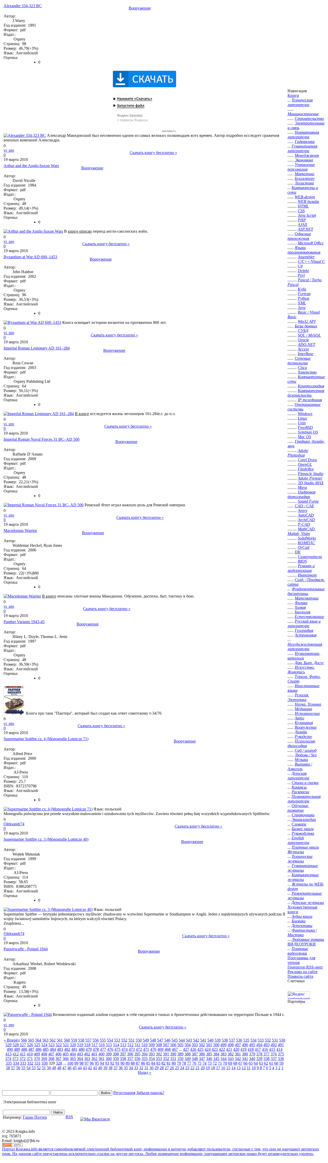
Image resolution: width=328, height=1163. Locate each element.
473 (132, 1049)
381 (238, 1054)
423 (215, 1049)
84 (153, 1063)
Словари (299, 824)
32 (141, 1068)
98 (81, 1063)
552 (124, 1040)
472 (139, 1049)
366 (66, 1058)
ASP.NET (305, 229)
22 (192, 1068)
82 (163, 1063)
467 (175, 1049)
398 (116, 1054)
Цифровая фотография (301, 494)
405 (66, 1054)
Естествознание (309, 616)
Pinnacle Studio (310, 473)
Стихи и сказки (305, 782)
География (304, 630)
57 (13, 1068)
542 (196, 1040)
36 (121, 1068)
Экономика (304, 160)
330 (45, 1063)
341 (245, 1058)
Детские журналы (308, 902)
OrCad (303, 547)
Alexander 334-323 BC (23, 6)
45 (75, 1068)
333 (23, 1063)
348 (195, 1058)
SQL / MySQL (309, 335)
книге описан (80, 231)
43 (85, 1068)
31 (146, 1068)
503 (195, 1045)
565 (31, 1040)
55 (23, 1068)
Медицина (303, 709)
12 (244, 1068)
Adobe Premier (310, 478)
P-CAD (304, 524)
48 (59, 1068)
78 (184, 1063)
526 (30, 1045)
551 (131, 1040)
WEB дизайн (308, 201)
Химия (300, 607)
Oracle (303, 340)
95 (97, 1063)
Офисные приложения (299, 236)
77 (189, 1063)
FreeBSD (305, 427)
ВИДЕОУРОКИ (302, 944)
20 (203, 1068)
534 (253, 1040)
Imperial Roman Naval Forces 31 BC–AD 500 (41, 439)
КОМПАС (306, 543)
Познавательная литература (304, 798)
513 (123, 1045)
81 (169, 1063)
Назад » (144, 1072)
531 (275, 1040)
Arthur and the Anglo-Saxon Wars (31, 165)
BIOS (302, 561)
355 (144, 1058)
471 (146, 1049)
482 (67, 1049)
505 (180, 1045)
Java (301, 307)
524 (44, 1045)
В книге (82, 413)
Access (303, 349)
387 (195, 1054)
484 (53, 1049)
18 (213, 1068)
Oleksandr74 (14, 824)
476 (110, 1049)
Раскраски (300, 792)
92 (112, 1063)
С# (300, 266)
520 (73, 1045)
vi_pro (9, 150)
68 (235, 1063)
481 (74, 1049)
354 (152, 1058)
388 (187, 1054)
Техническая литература (300, 102)
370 (37, 1058)
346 (209, 1058)
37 (116, 1068)
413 (8, 1054)
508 (159, 1045)
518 (87, 1045)
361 (101, 1058)
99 (76, 1063)
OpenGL (305, 464)
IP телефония (310, 400)
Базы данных (306, 326)
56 (18, 1068)
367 (58, 1058)
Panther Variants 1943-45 (24, 622)
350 (180, 1058)
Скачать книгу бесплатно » (153, 152)
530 (282, 1040)
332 (30, 1063)
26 (172, 1068)
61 (271, 1063)
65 (251, 1063)
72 (215, 1063)
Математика (307, 598)
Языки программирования (304, 249)
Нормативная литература (303, 134)
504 (187, 1045)
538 (225, 1040)
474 (124, 1049)
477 (103, 1049)
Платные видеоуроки (298, 950)
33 (136, 1068)
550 (139, 1040)
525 (37, 1045)
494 (259, 1045)
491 (281, 1045)
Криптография (311, 386)
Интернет (307, 575)
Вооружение (140, 8)
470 (153, 1049)
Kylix (302, 289)
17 (218, 1068)
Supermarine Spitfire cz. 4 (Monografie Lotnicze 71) (46, 739)
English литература (298, 840)
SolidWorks (307, 538)
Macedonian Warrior (20, 530)
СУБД (303, 330)
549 (146, 1040)
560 (67, 1040)
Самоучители (310, 556)
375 (281, 1054)
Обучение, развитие (298, 808)
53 (34, 1068)
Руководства (303, 833)
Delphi (303, 271)
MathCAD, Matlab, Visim (302, 531)
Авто (299, 718)
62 (266, 1063)
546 (167, 1040)
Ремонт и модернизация (301, 568)
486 (38, 1049)
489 (17, 1049)
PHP (302, 220)
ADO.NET (306, 344)
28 (162, 1068)
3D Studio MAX (311, 483)
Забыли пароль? (150, 1092)
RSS (69, 1117)
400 (101, 1054)
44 (80, 1068)
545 (174, 1040)
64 (256, 1063)
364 (80, 1058)
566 (24, 1040)
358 (123, 1058)
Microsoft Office (311, 243)
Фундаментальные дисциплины (306, 591)
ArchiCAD (306, 520)
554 (110, 1040)
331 (37, 1063)
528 (16, 1045)
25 (177, 1068)
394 (144, 1054)
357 (130, 1058)
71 (220, 1063)
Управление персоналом (301, 166)
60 (276, 1063)
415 (272, 1049)
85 (148, 1063)
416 (265, 1049)
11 (249, 1068)
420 (236, 1049)
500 (216, 1045)
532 (268, 1040)
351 (173, 1058)
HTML (303, 206)
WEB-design (305, 197)
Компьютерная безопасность (306, 392)
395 (137, 1054)
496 (245, 1045)
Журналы (296, 852)
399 (109, 1054)
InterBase (305, 354)
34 (131, 1068)
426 (193, 1049)
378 (259, 1054)
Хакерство (307, 372)
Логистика (304, 183)
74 (204, 1063)
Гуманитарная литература (302, 148)
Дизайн (301, 732)
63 (261, 1063)
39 (105, 1068)
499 (223, 1045)
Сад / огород (305, 750)
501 (209, 1045)
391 (166, 1054)
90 (122, 1063)
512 (130, 1045)
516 (102, 1045)
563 (45, 1040)
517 (94, 1045)
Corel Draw (307, 460)
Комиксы (299, 787)
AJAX (302, 224)
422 (222, 1049)
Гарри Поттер (35, 1117)
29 (157, 1068)
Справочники (303, 815)
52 (39, 1068)
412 (16, 1054)
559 (74, 1040)
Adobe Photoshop (298, 452)
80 (174, 1063)
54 (28, 1068)
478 (96, 1049)
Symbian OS (308, 432)
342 (238, 1058)
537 (232, 1040)
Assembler (306, 257)
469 (160, 1049)
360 (109, 1058)
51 (44, 1068)
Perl (301, 275)
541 (203, 1040)
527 (23, 1045)
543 (189, 1040)
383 (223, 1054)
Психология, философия (302, 743)
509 (152, 1045)
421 (229, 1049)
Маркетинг (304, 174)
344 (223, 1058)
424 (207, 1049)
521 (66, 1045)
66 (245, 1063)
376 (274, 1054)
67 (240, 1063)
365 (73, 1058)
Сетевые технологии (299, 360)
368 (51, 1058)
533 (261, 1040)
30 (151, 1068)
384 (216, 1054)
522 (59, 1045)
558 (81, 1040)
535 (246, 1040)
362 (94, 1058)
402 (87, 1054)
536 (239, 1040)
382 (231, 1054)
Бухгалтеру (305, 178)
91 (117, 1063)
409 (37, 1054)
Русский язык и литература (304, 623)
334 (16, 1063)
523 (51, 1045)
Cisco (302, 367)
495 (252, 1045)
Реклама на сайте (302, 972)
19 (208, 1068)
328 (59, 1063)
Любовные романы (308, 939)
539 (217, 1040)
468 (168, 1049)
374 (8, 1058)
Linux (302, 418)
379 (252, 1054)
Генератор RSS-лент (305, 967)
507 (166, 1045)
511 (137, 1045)
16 (223, 1068)
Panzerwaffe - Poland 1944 (26, 949)
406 (58, 1054)
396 (130, 1054)
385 (209, 1054)
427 (186, 1049)
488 (24, 1049)
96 (92, 1063)
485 (46, 1049)
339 (259, 1058)
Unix (302, 423)
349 (187, 1058)
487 (31, 1049)
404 (73, 1054)
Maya (302, 487)
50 (49, 1068)
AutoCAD (306, 515)
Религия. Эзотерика (298, 697)
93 (107, 1063)
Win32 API (306, 321)
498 (231, 1045)
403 (80, 1054)
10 (254, 1068)
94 (102, 1063)
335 (9, 1063)
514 (116, 1045)
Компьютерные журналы (303, 877)
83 (158, 1063)
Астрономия (305, 635)
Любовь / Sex (306, 755)
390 (173, 1054)
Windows (305, 413)
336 (281, 1058)
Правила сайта (300, 976)
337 (274, 1058)
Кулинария (304, 723)
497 (238, 1045)
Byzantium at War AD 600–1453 (30, 257)
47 (64, 1068)
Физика (301, 603)
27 (167, 1068)
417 (258, 1049)
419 (243, 1049)
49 (54, 1068)
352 (166, 1058)
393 (152, 1054)
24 (182, 1068)
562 (52, 1040)
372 (22, 1058)
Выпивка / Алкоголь (300, 766)
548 (153, 1040)
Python (303, 298)
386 (202, 1054)
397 (123, 1054)
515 (109, 1045)
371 (30, 1058)
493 (266, 1045)
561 (60, 1040)
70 (225, 1063)
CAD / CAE (304, 506)
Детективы (302, 925)
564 (38, 1040)
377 (266, 1054)
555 (103, 1040)
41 (95, 1068)
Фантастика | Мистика (302, 932)
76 (194, 1063)
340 (252, 1058)
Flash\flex (306, 469)
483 (60, 1049)
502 (202, 1045)
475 (117, 1049)
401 (94, 1054)
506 (173, 1045)
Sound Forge (308, 501)
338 (266, 1058)
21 (198, 1068)
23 (187, 1068)
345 (216, 1058)
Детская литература (298, 775)
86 (143, 1063)
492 (274, 1045)
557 (88, 1040)
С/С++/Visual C (311, 261)
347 (202, 1058)
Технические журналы (300, 858)
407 (51, 1054)
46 (69, 1068)
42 (90, 1068)
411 (23, 1054)
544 (182, 1040)
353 (159, 1058)
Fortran (304, 294)
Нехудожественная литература (305, 646)
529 (8, 1045)
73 (210, 1063)
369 (44, 1058)
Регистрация (124, 1092)
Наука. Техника (308, 704)
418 (251, 1049)
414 (279, 1049)
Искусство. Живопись (301, 669)
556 (96, 1040)
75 (199, 1063)
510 (144, 1045)
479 (89, 1049)
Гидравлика (305, 141)
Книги (293, 95)
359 (116, 1058)
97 (87, 1063)
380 (245, 1054)
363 (87, 1058)
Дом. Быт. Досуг (309, 663)
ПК (298, 552)
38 (110, 1068)
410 (30, 1054)
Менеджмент (307, 155)
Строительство (309, 118)
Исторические (307, 713)
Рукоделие (303, 736)
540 (210, 1040)
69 (230, 1063)
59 (281, 1063)
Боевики (298, 921)
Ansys (302, 510)
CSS (301, 211)
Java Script (307, 215)
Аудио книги (302, 916)
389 (180, 1054)
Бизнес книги (303, 829)
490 (10, 1049)
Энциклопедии (304, 819)
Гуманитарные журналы (303, 867)
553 (117, 1040)
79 (179, 1063)
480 (81, 1049)
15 (228, 1068)
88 (133, 1063)
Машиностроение (303, 114)
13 (239, 1068)
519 (80, 1045)
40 (100, 1068)
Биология (302, 612)
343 (231, 1058)
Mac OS (304, 437)
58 (8, 1068)
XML (302, 303)
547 (160, 1040)
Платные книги (305, 847)
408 (44, 1054)
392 (159, 1054)
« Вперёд (12, 1040)
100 (70, 1063)
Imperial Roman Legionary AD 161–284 (37, 348)
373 (15, 1058)
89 (128, 1063)
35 (126, 1068)
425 (200, 1049)
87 (138, 1063)
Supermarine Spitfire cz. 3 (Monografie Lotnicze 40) (46, 839)
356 (137, 1058)
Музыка (301, 759)
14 (233, 1068)
